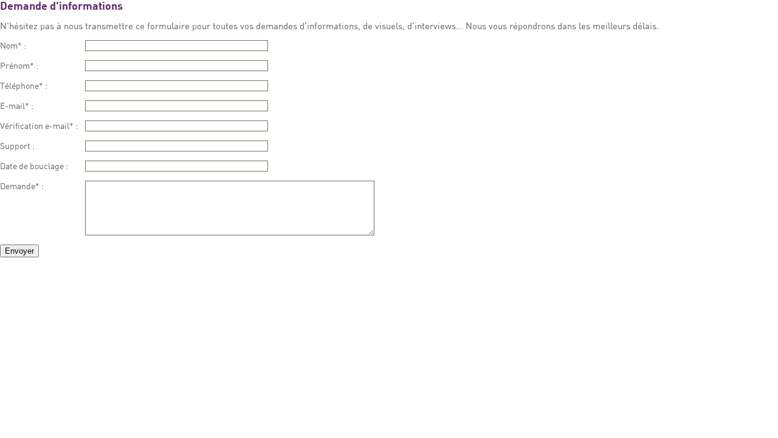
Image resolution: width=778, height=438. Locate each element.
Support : (17, 146)
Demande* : (22, 186)
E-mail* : (16, 105)
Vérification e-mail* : (39, 125)
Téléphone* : (23, 85)
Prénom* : (19, 65)
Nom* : (13, 45)
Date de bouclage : (34, 166)
